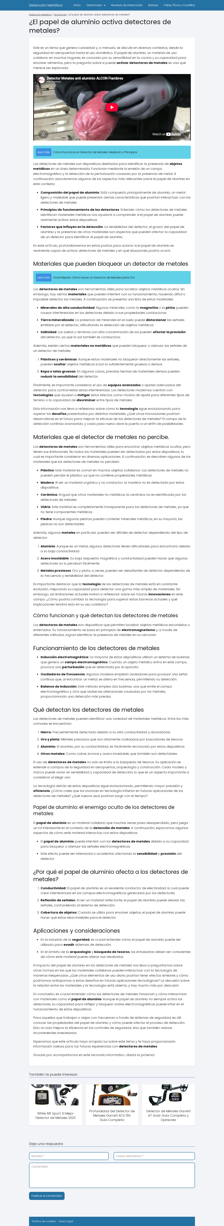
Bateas (153, 5)
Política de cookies (44, 1221)
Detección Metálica (45, 5)
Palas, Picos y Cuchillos (179, 5)
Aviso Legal (66, 1221)
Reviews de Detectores (126, 5)
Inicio (77, 5)
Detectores (94, 5)
